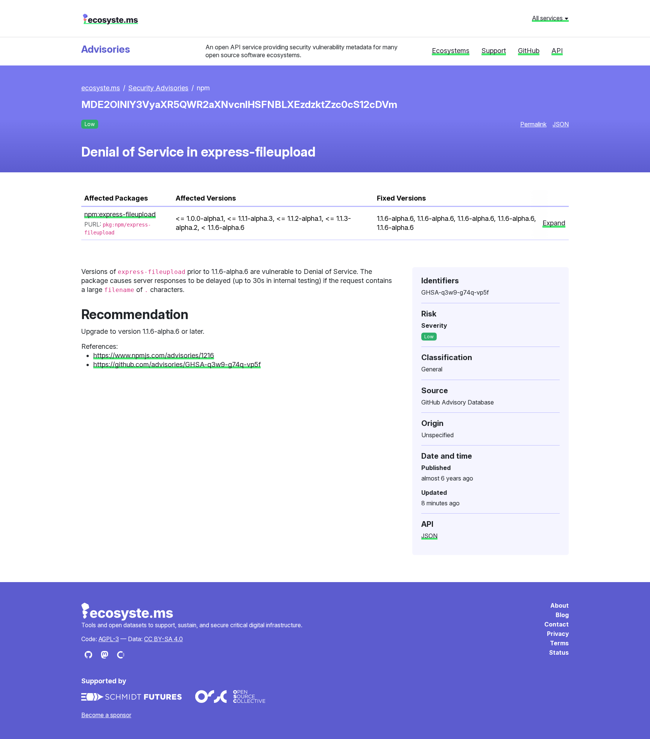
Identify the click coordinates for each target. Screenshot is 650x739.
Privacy (558, 633)
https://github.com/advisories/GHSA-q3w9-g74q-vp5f (177, 364)
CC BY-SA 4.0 (163, 639)
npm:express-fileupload (120, 214)
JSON (561, 124)
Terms (559, 643)
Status (559, 652)
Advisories (105, 49)
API (557, 51)
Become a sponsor (106, 715)
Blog (562, 615)
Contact (556, 624)
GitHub (528, 51)
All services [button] (548, 18)
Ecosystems (450, 51)
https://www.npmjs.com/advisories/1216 (153, 355)
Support (493, 51)
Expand (553, 223)
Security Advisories (158, 88)
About (559, 605)
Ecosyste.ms (127, 611)
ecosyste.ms (110, 19)
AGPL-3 (109, 639)
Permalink (533, 124)
